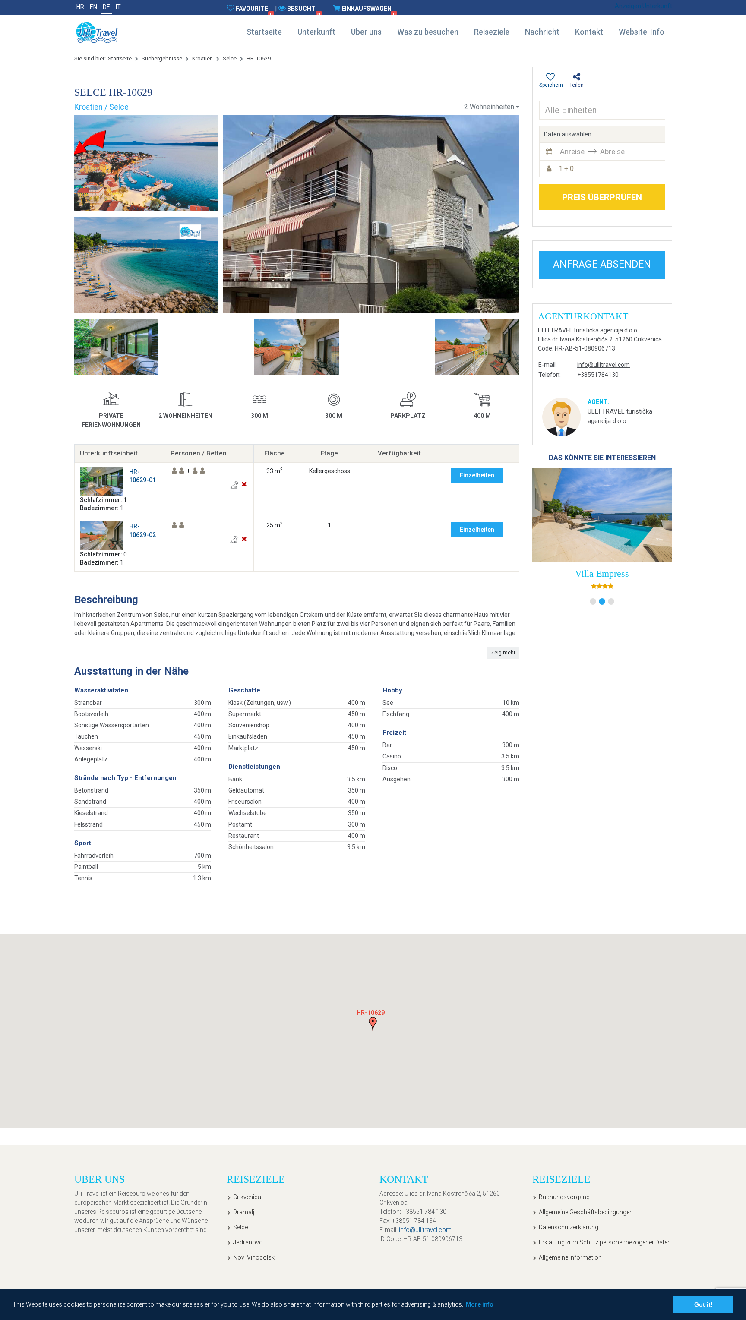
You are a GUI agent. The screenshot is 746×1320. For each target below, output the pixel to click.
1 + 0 (566, 168)
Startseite (264, 31)
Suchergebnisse (162, 58)
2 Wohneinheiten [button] (489, 107)
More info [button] (479, 1304)
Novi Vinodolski (254, 1257)
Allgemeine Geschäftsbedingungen (586, 1212)
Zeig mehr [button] (503, 653)
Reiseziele (491, 31)
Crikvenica (247, 1197)
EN (93, 6)
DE (106, 6)
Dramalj (243, 1212)
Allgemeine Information (570, 1257)
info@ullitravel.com (603, 364)
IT (118, 6)
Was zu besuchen (427, 31)
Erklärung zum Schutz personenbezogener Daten (605, 1242)
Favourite (254, 11)
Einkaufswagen (368, 11)
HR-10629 (259, 58)
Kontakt (589, 31)
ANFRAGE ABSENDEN (602, 264)
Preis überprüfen (602, 197)
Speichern (551, 85)
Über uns (366, 31)
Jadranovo (248, 1242)
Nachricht (542, 31)
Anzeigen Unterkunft (643, 6)
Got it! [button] (703, 1304)
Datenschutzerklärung (568, 1227)
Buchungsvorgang (564, 1197)
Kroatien (202, 58)
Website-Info (641, 31)
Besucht (303, 11)
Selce (230, 58)
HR (80, 6)
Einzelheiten (477, 475)
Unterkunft (316, 31)
